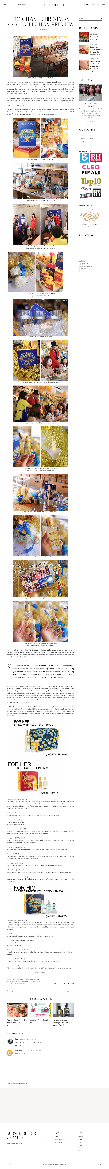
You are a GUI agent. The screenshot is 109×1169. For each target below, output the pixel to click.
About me (82, 262)
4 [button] (92, 121)
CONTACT (95, 5)
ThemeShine (62, 1164)
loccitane (25, 981)
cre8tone (18, 1050)
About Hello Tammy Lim (61, 1139)
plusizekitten (54, 4)
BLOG (13, 5)
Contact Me (82, 268)
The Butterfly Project (85, 267)
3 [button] (91, 121)
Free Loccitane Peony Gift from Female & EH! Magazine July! (17, 1023)
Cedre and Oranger (17, 979)
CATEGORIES (22, 5)
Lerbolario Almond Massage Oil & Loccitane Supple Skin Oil (62, 1023)
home (80, 260)
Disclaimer (82, 270)
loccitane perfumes (16, 983)
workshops (81, 1151)
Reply (20, 1045)
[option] (90, 100)
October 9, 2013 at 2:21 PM (28, 1039)
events (80, 1139)
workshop (84, 142)
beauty (83, 135)
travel (91, 138)
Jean (17, 1039)
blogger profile (83, 263)
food (90, 135)
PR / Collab (58, 1142)
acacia (36, 30)
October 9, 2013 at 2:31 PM (32, 1051)
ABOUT (86, 5)
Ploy (44, 78)
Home (5, 5)
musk (24, 983)
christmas (27, 979)
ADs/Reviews (83, 265)
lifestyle (83, 138)
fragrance (18, 981)
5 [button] (94, 121)
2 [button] (89, 121)
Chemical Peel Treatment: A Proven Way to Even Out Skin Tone (95, 66)
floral (13, 981)
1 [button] (87, 121)
